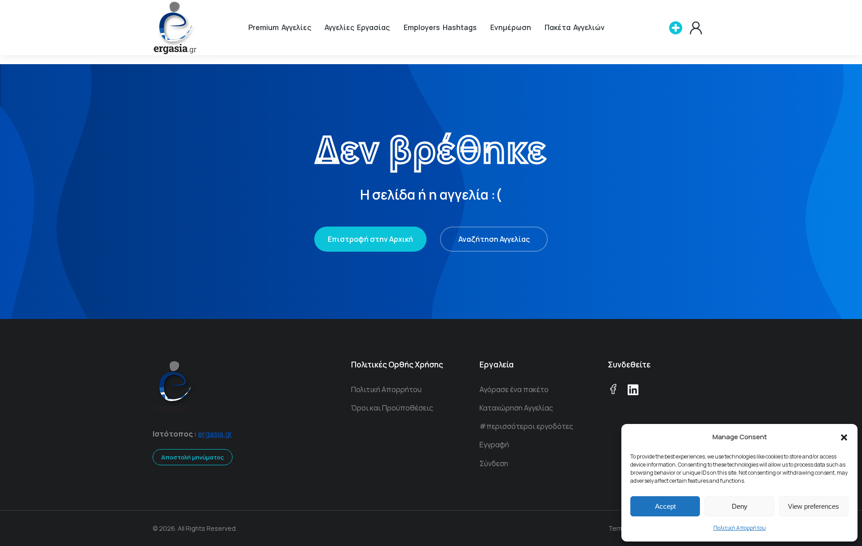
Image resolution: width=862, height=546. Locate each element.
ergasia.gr (215, 434)
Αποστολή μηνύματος (192, 457)
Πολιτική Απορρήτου (739, 528)
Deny (740, 506)
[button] (844, 437)
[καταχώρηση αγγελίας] (675, 28)
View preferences (813, 506)
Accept (665, 506)
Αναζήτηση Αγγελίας (494, 239)
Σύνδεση (493, 463)
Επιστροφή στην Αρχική (370, 239)
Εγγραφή (494, 445)
